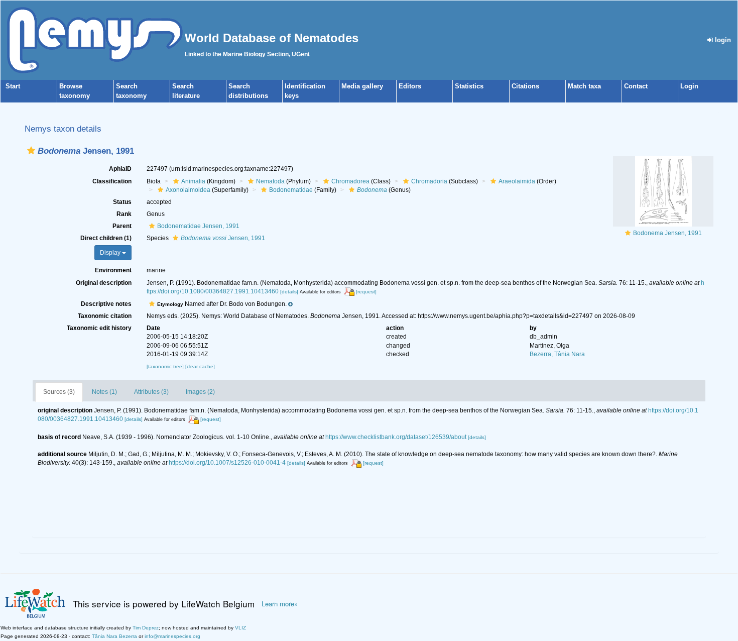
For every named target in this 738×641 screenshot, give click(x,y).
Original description (104, 282)
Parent (122, 226)
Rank (124, 214)
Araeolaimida (517, 181)
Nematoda (270, 181)
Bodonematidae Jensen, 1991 (198, 226)
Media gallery (362, 86)
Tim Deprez (146, 627)
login (722, 40)
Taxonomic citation (105, 315)
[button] (31, 150)
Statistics (469, 86)
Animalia (193, 181)
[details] (289, 291)
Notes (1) (104, 391)
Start (13, 86)
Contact (636, 86)
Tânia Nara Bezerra (114, 636)
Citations (525, 86)
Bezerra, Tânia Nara (557, 354)
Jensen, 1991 (223, 238)
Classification (112, 181)
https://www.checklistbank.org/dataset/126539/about (395, 437)
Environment (113, 270)
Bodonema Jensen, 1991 (667, 233)
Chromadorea (350, 181)
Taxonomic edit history (99, 328)
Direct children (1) (106, 238)
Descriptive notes (106, 303)
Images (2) (200, 391)
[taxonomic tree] (166, 366)
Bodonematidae (291, 189)
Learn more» (280, 603)
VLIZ (240, 627)
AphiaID (120, 168)
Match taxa (584, 86)
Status (122, 201)
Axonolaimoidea (188, 189)
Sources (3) (59, 391)
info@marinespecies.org (172, 636)
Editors (410, 86)
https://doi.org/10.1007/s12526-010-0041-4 (227, 462)
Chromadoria (429, 181)
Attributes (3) (151, 391)
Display (111, 252)
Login (689, 86)
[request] (366, 291)
